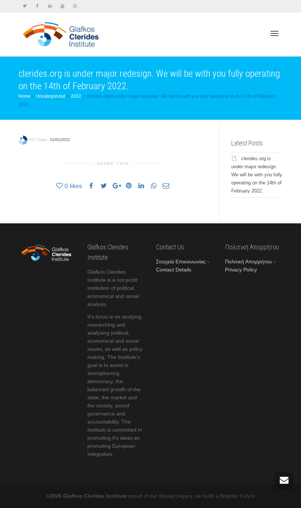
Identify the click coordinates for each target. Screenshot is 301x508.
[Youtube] (62, 6)
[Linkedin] (50, 6)
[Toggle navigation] (274, 33)
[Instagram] (75, 6)
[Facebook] (37, 6)
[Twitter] (25, 6)
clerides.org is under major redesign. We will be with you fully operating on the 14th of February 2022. (256, 175)
